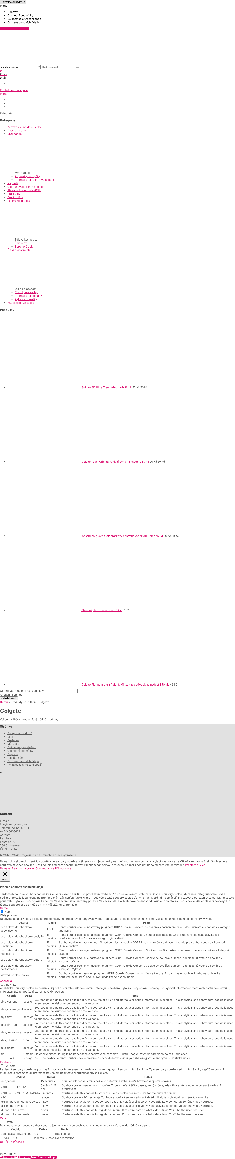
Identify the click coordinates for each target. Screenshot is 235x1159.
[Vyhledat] (77, 67)
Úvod (10, 100)
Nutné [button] (4, 908)
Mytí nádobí (14, 134)
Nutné (8, 912)
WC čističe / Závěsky (20, 303)
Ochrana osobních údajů (23, 22)
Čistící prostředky (26, 292)
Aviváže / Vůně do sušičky (24, 127)
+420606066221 (10, 831)
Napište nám (15, 106)
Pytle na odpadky (26, 299)
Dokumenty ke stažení (20, 103)
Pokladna (13, 740)
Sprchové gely (24, 246)
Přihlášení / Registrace (14, 28)
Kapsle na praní (17, 130)
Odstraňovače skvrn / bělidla (25, 186)
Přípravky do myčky (27, 176)
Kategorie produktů (19, 733)
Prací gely (13, 193)
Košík (10, 736)
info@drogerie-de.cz (13, 824)
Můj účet (13, 743)
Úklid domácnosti (18, 250)
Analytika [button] (6, 981)
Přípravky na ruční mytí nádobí (34, 179)
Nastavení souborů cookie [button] (17, 868)
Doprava (12, 12)
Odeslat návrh (8, 698)
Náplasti (12, 183)
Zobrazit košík (8, 1157)
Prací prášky (15, 197)
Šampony (21, 243)
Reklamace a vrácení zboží (24, 19)
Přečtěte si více (195, 865)
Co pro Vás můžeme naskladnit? (22, 690)
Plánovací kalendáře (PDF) (24, 190)
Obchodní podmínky (20, 15)
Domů (4, 702)
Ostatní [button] (4, 1118)
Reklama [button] (5, 1062)
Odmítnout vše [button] (44, 868)
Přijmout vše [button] (63, 868)
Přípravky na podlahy (28, 296)
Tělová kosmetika (18, 200)
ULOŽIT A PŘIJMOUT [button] (13, 1142)
